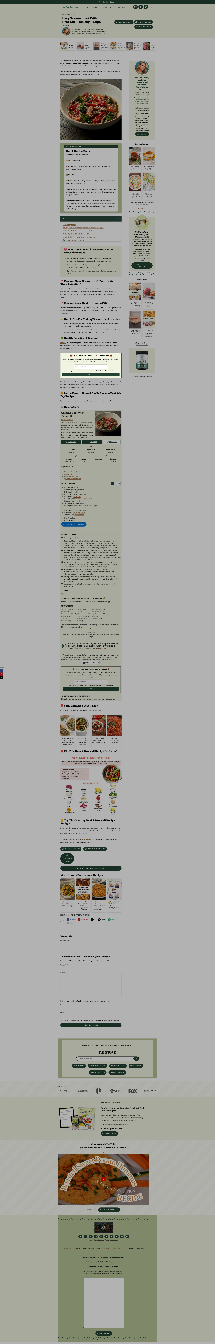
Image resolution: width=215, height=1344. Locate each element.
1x (112, 483)
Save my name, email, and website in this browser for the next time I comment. (91, 1021)
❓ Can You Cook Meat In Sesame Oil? (76, 234)
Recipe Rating (65, 965)
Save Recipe (113, 442)
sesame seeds (79, 515)
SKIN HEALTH (136, 1066)
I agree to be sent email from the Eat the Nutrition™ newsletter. (92, 371)
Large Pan (68, 474)
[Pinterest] (146, 7)
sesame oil (77, 496)
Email (62, 1013)
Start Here (121, 7)
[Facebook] (140, 7)
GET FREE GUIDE (109, 1134)
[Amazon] (117, 1236)
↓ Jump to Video (144, 27)
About (112, 7)
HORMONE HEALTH (97, 1066)
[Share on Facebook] (1, 671)
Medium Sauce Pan (72, 476)
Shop (87, 7)
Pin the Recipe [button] (145, 22)
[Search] (136, 1059)
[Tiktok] (106, 1236)
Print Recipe (72, 442)
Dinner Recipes (71, 14)
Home (64, 14)
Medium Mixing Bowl (72, 472)
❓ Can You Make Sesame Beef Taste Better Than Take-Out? (84, 231)
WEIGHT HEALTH (98, 1072)
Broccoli (63, 343)
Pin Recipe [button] (93, 442)
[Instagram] (135, 7)
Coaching (106, 1249)
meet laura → (142, 134)
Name (63, 1005)
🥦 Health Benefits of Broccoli (73, 240)
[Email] (127, 1236)
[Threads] (101, 1236)
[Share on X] (1, 677)
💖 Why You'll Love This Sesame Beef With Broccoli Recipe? (83, 228)
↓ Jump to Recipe (124, 22)
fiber (68, 382)
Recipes (95, 7)
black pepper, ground (80, 510)
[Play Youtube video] (103, 1179)
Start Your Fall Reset (142, 265)
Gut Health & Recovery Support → (142, 376)
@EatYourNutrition (81, 648)
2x (115, 483)
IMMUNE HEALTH (118, 1066)
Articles (104, 7)
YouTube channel (108, 1210)
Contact (77, 1249)
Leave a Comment (100, 33)
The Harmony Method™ (142, 110)
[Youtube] (85, 1236)
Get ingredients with (70, 524)
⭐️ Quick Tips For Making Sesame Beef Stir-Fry (79, 237)
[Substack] (122, 1236)
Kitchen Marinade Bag (73, 479)
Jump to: (66, 219)
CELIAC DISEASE (117, 1072)
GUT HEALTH (78, 1066)
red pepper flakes (79, 512)
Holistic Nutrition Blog (118, 1249)
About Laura (67, 1249)
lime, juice (77, 501)
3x (119, 483)
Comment (64, 972)
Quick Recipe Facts (69, 225)
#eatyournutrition (99, 648)
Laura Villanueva (67, 420)
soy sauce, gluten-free (84, 499)
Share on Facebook (92, 663)
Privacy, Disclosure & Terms (91, 1249)
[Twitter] (111, 1236)
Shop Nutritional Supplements (142, 344)
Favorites (131, 1249)
